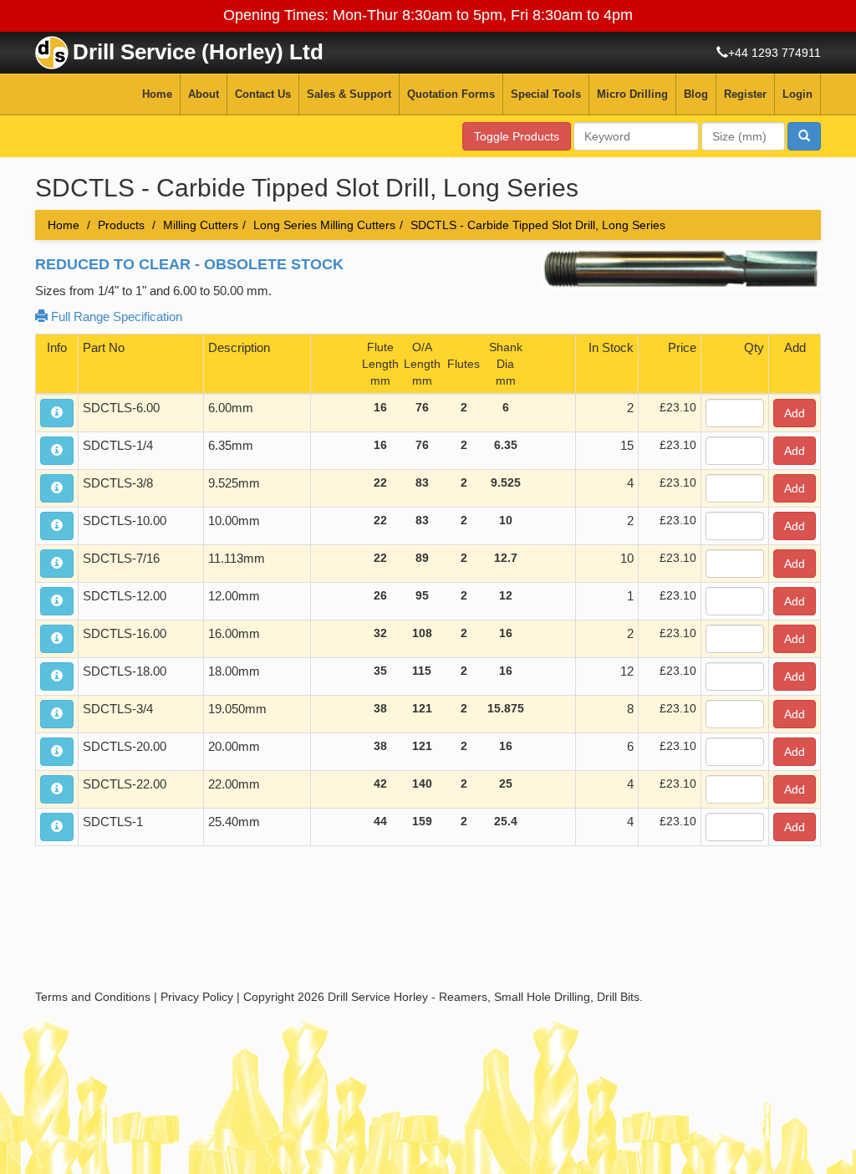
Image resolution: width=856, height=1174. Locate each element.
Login (797, 94)
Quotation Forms (451, 94)
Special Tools (546, 94)
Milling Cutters (200, 225)
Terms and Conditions (92, 996)
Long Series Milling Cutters (324, 225)
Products (121, 225)
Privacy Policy (196, 996)
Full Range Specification (115, 316)
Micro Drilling (632, 94)
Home (157, 94)
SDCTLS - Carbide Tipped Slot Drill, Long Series (537, 225)
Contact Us (263, 94)
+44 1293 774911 (774, 52)
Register (745, 94)
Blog (696, 94)
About (203, 94)
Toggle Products (516, 136)
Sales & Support (349, 94)
